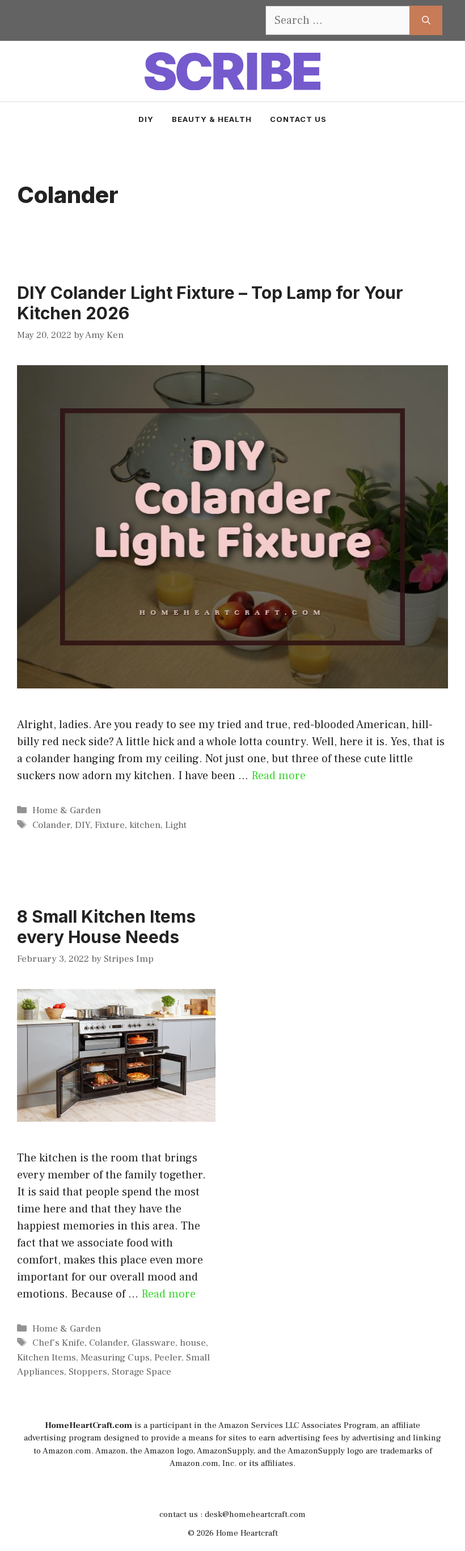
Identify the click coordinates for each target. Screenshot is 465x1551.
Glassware (153, 1343)
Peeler (167, 1357)
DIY (146, 119)
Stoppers (88, 1372)
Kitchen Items (46, 1357)
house (193, 1343)
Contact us (298, 119)
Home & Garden (66, 810)
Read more (278, 775)
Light (176, 825)
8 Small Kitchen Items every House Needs (106, 926)
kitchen (144, 825)
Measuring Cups (115, 1357)
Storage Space (141, 1372)
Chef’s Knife (58, 1343)
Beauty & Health (212, 119)
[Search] (426, 20)
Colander (51, 825)
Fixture (110, 825)
